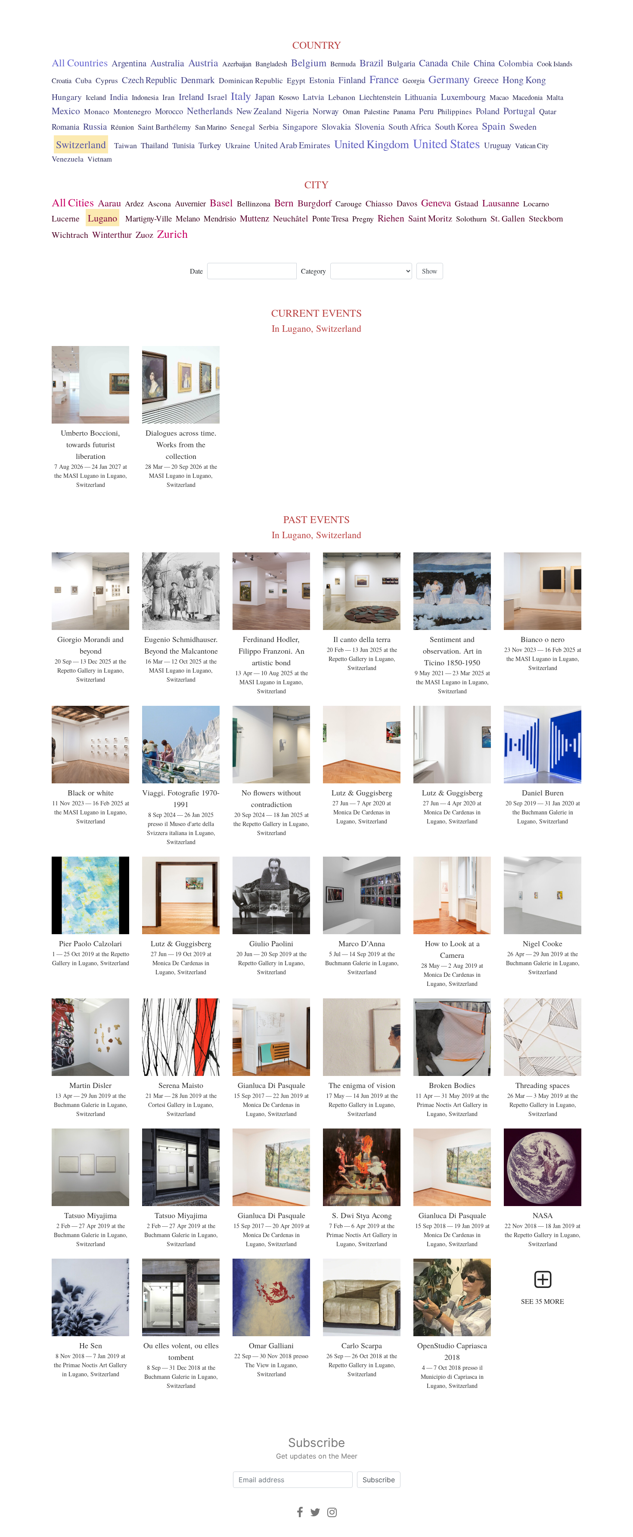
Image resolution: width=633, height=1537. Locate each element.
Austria (203, 62)
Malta (554, 97)
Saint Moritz (430, 218)
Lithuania (421, 96)
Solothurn (471, 218)
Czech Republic (149, 80)
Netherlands (210, 110)
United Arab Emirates (292, 145)
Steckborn (546, 218)
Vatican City (532, 145)
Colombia (516, 63)
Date (196, 270)
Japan (265, 96)
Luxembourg (463, 96)
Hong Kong (524, 79)
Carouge (348, 203)
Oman (351, 111)
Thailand (154, 145)
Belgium (308, 62)
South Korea (456, 126)
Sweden (523, 126)
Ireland (191, 96)
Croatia (61, 80)
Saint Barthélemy (164, 127)
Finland (352, 80)
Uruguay (497, 145)
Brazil (371, 62)
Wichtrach (70, 234)
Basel (221, 202)
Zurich (172, 233)
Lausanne (500, 202)
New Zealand (259, 111)
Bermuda (343, 64)
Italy (241, 95)
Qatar (547, 111)
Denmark (198, 80)
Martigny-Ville (148, 218)
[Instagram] (332, 1512)
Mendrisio (220, 218)
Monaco (96, 111)
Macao (499, 97)
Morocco (169, 111)
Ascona (159, 203)
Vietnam (99, 159)
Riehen (391, 218)
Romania (65, 127)
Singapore (300, 126)
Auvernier (190, 203)
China (484, 63)
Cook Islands (554, 64)
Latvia (313, 96)
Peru (426, 111)
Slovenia (370, 126)
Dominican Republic (251, 80)
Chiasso (379, 203)
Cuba (83, 80)
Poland (488, 111)
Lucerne (66, 218)
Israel (217, 97)
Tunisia (183, 145)
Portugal (519, 110)
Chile (461, 63)
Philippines (455, 111)
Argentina (129, 63)
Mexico (66, 110)
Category (313, 270)
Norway (326, 111)
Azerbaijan (236, 64)
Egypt (296, 80)
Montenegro (132, 111)
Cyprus (107, 80)
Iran (168, 97)
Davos (407, 203)
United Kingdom (371, 144)
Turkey (210, 145)
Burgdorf (315, 203)
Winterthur (112, 234)
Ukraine (237, 145)
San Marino (211, 127)
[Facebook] (300, 1512)
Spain (494, 126)
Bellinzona (253, 203)
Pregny (363, 218)
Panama (404, 111)
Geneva (436, 202)
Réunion (122, 127)
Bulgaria (401, 63)
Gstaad (466, 203)
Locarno (536, 203)
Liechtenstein (380, 97)
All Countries (80, 62)
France (384, 79)
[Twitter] (315, 1512)
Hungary (67, 96)
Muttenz (254, 218)
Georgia (414, 80)
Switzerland (81, 144)
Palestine (376, 111)
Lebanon (341, 97)
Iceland (96, 97)
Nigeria (297, 111)
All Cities (73, 202)
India (119, 97)
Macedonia (527, 97)
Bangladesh (271, 64)
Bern (284, 202)
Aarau (109, 202)
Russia (95, 126)
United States (446, 143)
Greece (486, 80)
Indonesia (145, 97)
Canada (433, 62)
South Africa (409, 126)
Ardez (134, 203)
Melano (188, 218)
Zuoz (144, 234)
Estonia (322, 80)
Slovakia (336, 126)
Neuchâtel (290, 218)
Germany (449, 79)
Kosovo (289, 97)
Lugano (102, 217)
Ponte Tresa (330, 218)
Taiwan (125, 145)
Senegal (242, 127)
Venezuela (68, 158)
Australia (167, 62)
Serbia (269, 127)
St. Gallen (507, 218)
